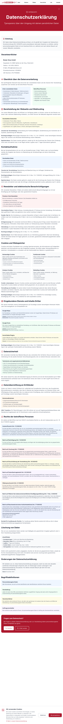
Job (51, 2)
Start (19, 2)
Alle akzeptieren (55, 715)
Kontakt (58, 2)
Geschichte (43, 2)
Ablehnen (43, 715)
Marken (26, 2)
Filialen (34, 2)
